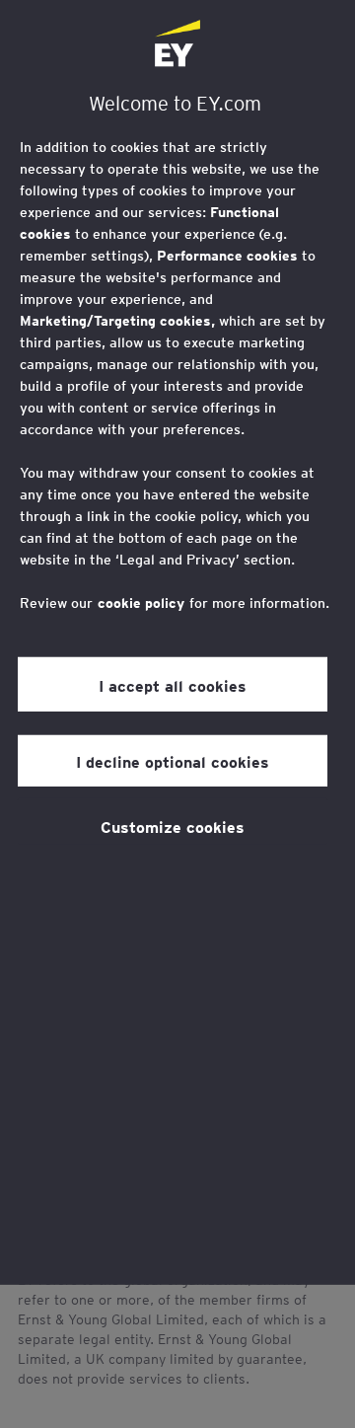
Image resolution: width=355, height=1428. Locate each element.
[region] (177, 642)
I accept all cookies (173, 684)
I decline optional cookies (172, 761)
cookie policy (141, 603)
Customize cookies (173, 826)
